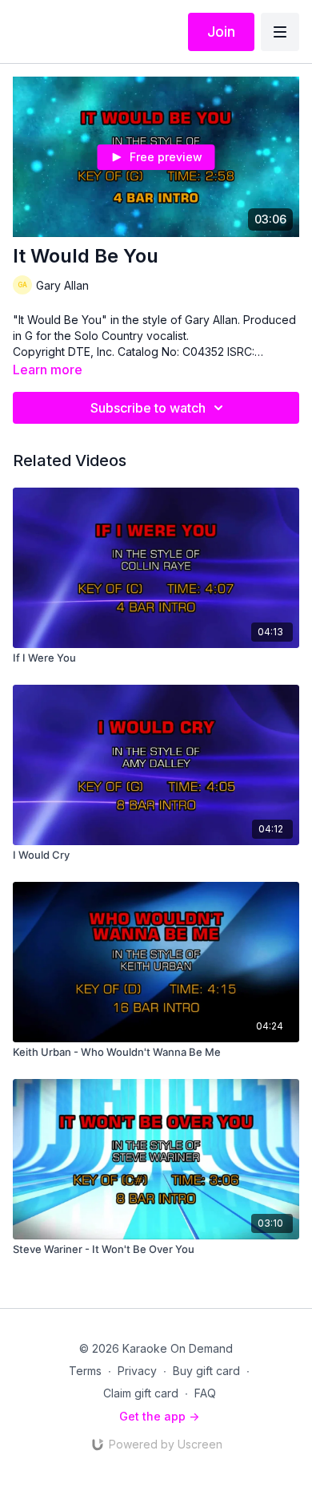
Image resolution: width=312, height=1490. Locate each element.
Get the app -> (159, 1416)
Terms (85, 1370)
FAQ (205, 1393)
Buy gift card (206, 1370)
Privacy (137, 1370)
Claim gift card (140, 1393)
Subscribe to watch (148, 408)
